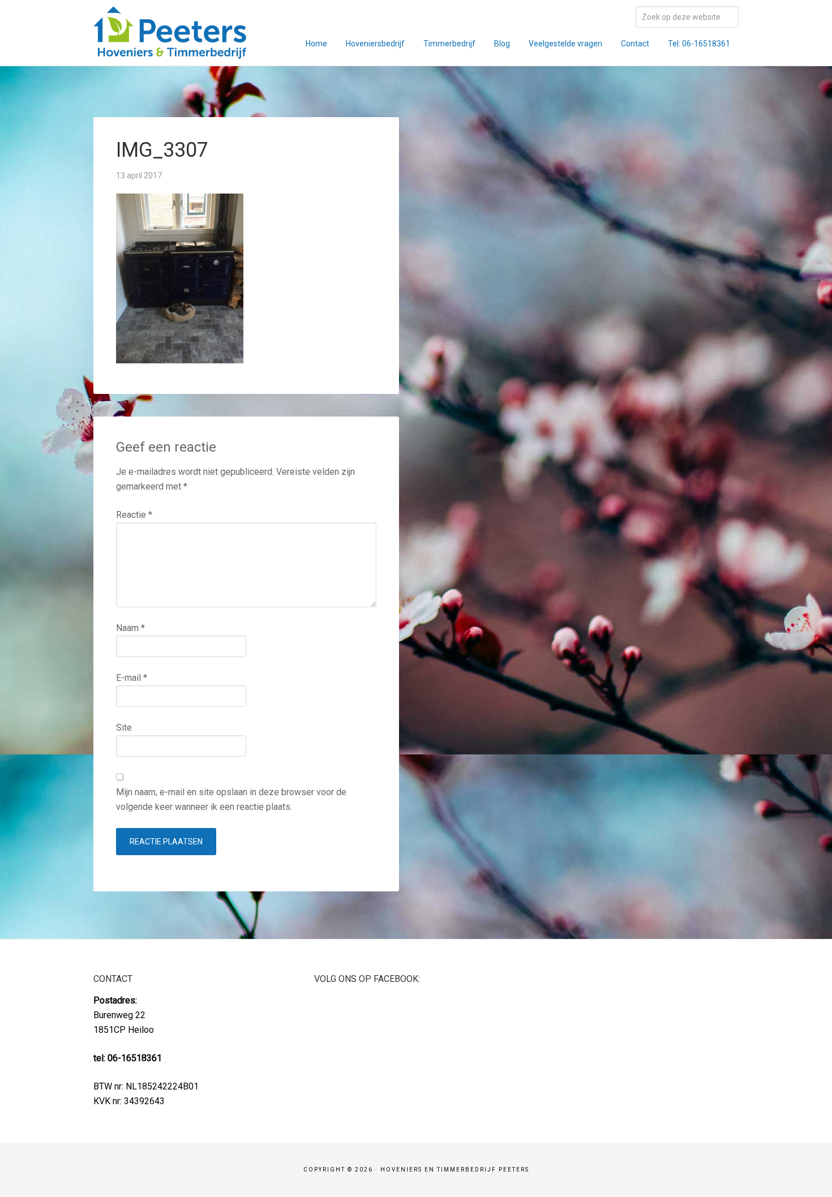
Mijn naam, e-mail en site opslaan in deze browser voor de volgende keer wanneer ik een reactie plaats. (231, 799)
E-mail (131, 677)
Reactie (134, 514)
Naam (130, 628)
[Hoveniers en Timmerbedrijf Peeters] (169, 51)
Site (124, 727)
